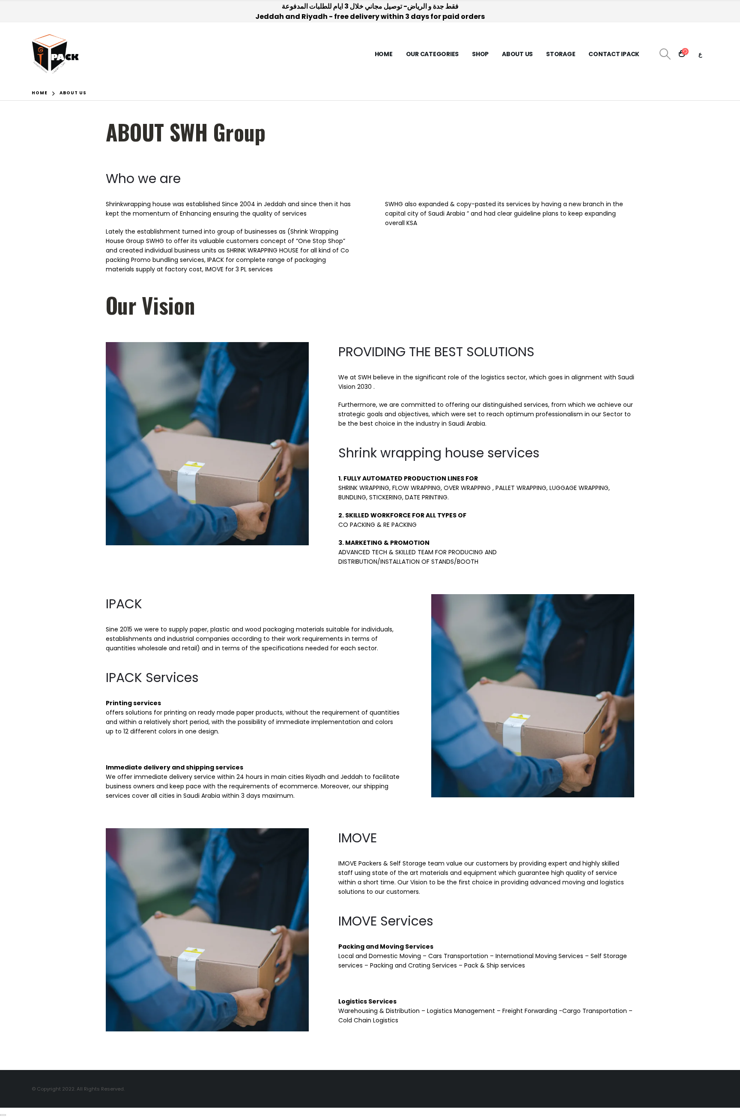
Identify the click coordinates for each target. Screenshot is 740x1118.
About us (517, 54)
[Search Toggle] (664, 54)
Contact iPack (613, 54)
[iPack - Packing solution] (55, 54)
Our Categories (432, 54)
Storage (560, 54)
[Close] (3, 1115)
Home (384, 54)
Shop (480, 54)
